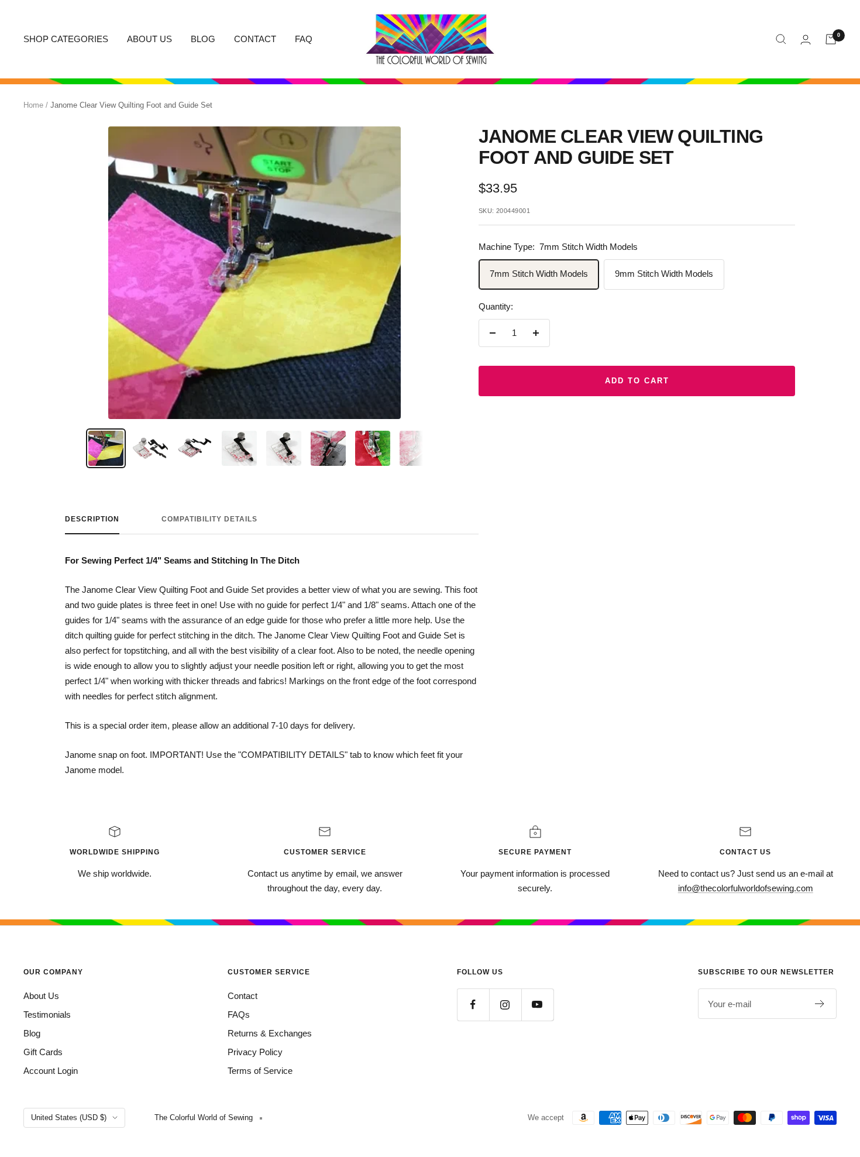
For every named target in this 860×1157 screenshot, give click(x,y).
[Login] (805, 39)
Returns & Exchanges (270, 1033)
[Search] (781, 39)
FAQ (303, 39)
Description (92, 519)
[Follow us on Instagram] (505, 1004)
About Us (41, 996)
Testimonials (47, 1014)
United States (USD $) (68, 1117)
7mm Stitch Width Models (539, 274)
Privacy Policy (255, 1052)
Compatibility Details (209, 519)
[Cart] (831, 39)
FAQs (239, 1014)
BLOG (203, 39)
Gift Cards (43, 1052)
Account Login (50, 1071)
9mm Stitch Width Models (664, 274)
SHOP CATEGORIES (65, 39)
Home (33, 105)
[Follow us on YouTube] (537, 1004)
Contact (242, 996)
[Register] (820, 1004)
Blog (31, 1033)
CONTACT (255, 39)
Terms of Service (260, 1071)
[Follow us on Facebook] (473, 1004)
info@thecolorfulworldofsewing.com (745, 888)
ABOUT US (149, 39)
